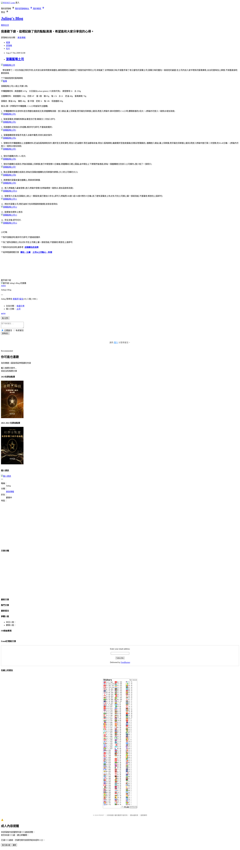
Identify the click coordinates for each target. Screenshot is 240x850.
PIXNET (101, 815)
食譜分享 (20, 306)
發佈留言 (5, 333)
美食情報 (22, 37)
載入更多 (5, 318)
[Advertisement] (22, 527)
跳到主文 (5, 25)
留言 (21, 299)
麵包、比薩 (25, 252)
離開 (14, 845)
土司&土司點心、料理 (42, 252)
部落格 (9, 45)
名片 (8, 48)
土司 (18, 309)
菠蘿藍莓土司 (15, 59)
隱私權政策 (134, 815)
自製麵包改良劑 (31, 247)
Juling (3, 285)
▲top (3, 313)
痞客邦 (16, 299)
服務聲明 (143, 815)
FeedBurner (125, 662)
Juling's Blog (12, 18)
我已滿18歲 (6, 845)
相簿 (8, 42)
